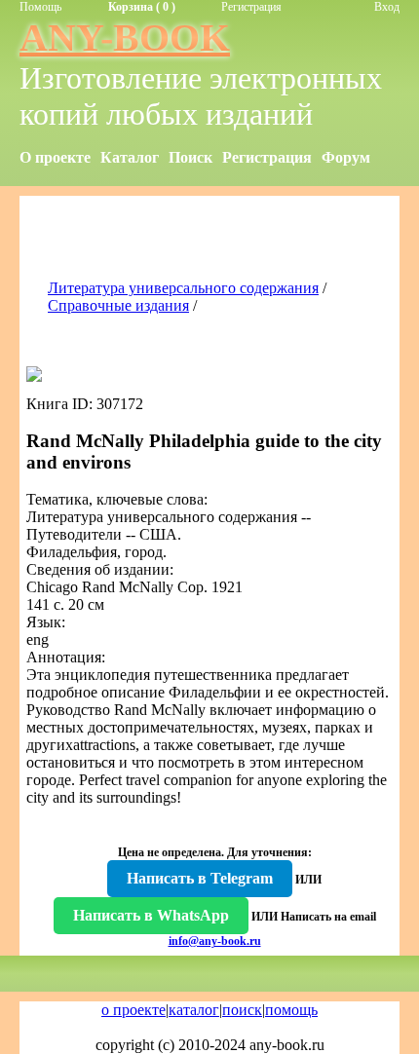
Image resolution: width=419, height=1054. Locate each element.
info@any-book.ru (215, 941)
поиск (242, 1009)
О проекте (55, 157)
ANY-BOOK (124, 37)
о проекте (133, 1009)
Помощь (40, 7)
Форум (346, 157)
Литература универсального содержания (183, 288)
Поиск (190, 157)
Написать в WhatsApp (151, 915)
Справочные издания (118, 305)
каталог (194, 1009)
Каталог (129, 157)
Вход (387, 7)
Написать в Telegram (200, 878)
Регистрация (251, 7)
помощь (291, 1009)
